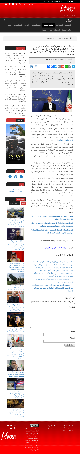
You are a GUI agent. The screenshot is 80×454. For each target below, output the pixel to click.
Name (72, 331)
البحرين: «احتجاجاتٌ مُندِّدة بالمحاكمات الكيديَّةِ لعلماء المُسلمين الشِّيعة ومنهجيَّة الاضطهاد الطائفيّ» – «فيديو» (15, 72)
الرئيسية (68, 25)
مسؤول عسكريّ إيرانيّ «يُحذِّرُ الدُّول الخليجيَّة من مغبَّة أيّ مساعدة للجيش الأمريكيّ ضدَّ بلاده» (15, 98)
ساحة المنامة (48, 25)
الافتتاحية (59, 25)
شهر (11, 203)
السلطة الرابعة (55, 30)
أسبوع (17, 203)
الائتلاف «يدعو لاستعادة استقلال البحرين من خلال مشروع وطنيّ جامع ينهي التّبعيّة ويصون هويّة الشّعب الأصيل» (15, 110)
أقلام (9, 25)
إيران (64, 247)
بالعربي (26, 25)
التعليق (72, 307)
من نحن (25, 4)
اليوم (23, 203)
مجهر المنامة (36, 25)
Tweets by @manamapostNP (15, 190)
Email (72, 338)
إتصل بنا (31, 4)
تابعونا (44, 30)
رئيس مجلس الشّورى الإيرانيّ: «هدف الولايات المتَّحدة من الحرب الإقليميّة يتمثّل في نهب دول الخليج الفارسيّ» (15, 58)
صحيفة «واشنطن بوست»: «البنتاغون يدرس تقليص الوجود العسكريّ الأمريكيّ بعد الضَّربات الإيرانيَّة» (15, 85)
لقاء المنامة (18, 25)
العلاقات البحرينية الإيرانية (53, 247)
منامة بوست (64, 38)
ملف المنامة (66, 30)
